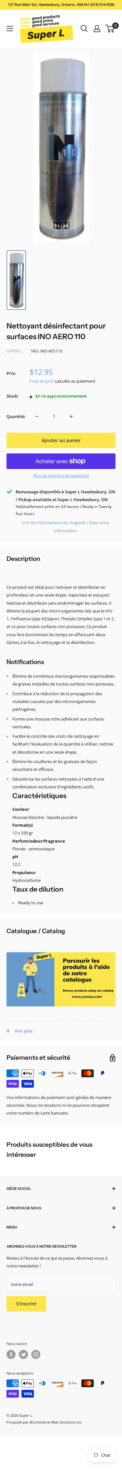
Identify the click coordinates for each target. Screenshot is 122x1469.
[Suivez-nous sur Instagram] (35, 1354)
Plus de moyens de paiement (61, 475)
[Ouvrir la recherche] (84, 28)
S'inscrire (26, 1304)
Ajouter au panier (61, 440)
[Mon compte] (97, 28)
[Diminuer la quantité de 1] (37, 416)
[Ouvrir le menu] (10, 28)
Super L (14, 351)
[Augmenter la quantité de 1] (71, 416)
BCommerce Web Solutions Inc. (56, 1422)
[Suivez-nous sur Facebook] (11, 1354)
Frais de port (42, 381)
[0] (110, 28)
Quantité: (16, 416)
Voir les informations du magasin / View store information (65, 526)
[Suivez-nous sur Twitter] (23, 1354)
